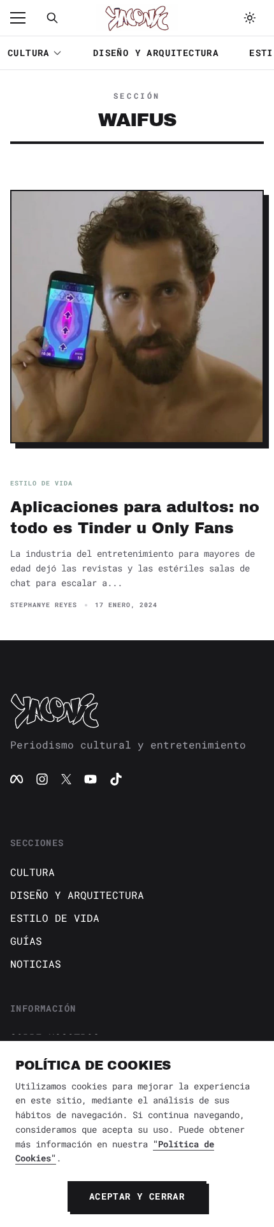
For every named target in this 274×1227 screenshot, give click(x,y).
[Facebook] (16, 779)
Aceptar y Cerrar (137, 1196)
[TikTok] (116, 779)
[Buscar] (52, 18)
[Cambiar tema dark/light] (250, 18)
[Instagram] (42, 779)
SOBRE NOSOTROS (54, 1037)
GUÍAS (26, 940)
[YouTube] (90, 779)
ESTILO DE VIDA (54, 917)
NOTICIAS (35, 963)
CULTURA (29, 53)
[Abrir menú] (24, 18)
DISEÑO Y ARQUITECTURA (156, 53)
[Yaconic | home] (137, 710)
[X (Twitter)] (66, 779)
